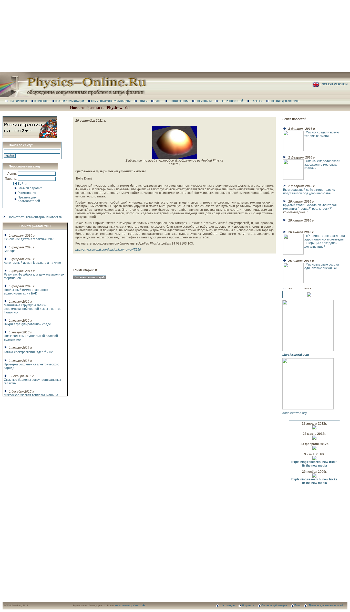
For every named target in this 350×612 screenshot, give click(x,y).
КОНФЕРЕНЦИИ (181, 101)
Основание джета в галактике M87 (29, 239)
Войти (22, 183)
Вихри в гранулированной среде (27, 324)
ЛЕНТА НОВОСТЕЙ (234, 101)
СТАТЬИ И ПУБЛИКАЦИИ (71, 101)
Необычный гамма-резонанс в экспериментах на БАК (26, 291)
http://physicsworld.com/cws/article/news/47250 (108, 249)
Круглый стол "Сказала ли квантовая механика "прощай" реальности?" (310, 206)
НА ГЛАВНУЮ (21, 101)
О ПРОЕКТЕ (43, 101)
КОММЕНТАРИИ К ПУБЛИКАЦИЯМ (113, 101)
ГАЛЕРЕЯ (259, 101)
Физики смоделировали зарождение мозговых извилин (322, 164)
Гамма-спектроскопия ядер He (28, 352)
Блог (299, 605)
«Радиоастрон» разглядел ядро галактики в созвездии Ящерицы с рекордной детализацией (324, 241)
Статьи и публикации (276, 605)
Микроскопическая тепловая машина (31, 395)
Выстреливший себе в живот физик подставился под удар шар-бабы (309, 191)
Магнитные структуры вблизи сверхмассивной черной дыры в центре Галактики (32, 308)
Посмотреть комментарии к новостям (35, 217)
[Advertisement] (175, 36)
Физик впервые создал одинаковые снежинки (321, 266)
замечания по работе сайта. (131, 605)
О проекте (250, 605)
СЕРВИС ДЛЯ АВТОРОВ (287, 101)
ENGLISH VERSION (334, 84)
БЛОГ (160, 101)
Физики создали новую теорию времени (321, 134)
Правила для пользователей (29, 199)
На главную (230, 605)
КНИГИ (145, 101)
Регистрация (27, 193)
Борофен (10, 251)
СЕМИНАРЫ (206, 101)
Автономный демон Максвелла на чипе (32, 263)
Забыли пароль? (30, 188)
